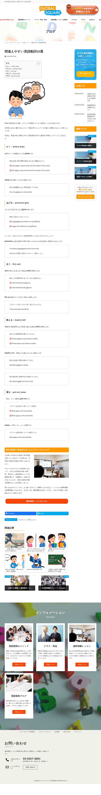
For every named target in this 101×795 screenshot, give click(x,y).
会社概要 (57, 731)
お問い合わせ (66, 731)
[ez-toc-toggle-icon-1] (37, 63)
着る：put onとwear (13, 76)
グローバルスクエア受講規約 (27, 731)
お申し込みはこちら (85, 74)
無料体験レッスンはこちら (36, 501)
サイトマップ (77, 731)
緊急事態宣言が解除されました (91, 107)
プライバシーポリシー (45, 731)
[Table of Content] (38, 63)
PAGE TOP (96, 769)
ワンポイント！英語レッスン (27, 519)
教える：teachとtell (13, 73)
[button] (19, 665)
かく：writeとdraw (13, 66)
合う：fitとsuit (11, 71)
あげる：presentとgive (14, 69)
